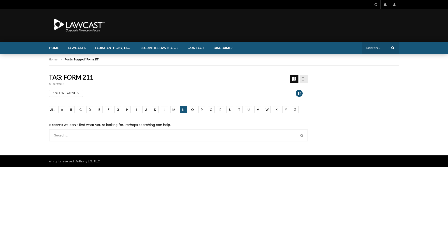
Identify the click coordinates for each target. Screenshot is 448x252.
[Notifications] (385, 4)
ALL (52, 109)
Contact (196, 48)
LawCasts (77, 48)
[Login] (394, 4)
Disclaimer (223, 48)
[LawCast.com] (78, 26)
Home (54, 48)
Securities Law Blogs (159, 48)
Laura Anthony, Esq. (113, 48)
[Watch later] (375, 4)
